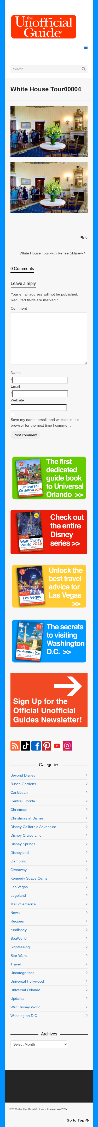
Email (15, 386)
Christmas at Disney (27, 818)
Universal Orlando (25, 990)
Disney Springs (22, 844)
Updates (17, 998)
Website (17, 400)
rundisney (18, 930)
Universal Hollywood (27, 981)
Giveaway (18, 870)
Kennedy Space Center (29, 878)
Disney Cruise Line (26, 835)
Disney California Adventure (33, 827)
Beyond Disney (22, 775)
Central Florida (22, 801)
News (15, 913)
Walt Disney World (25, 1007)
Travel (15, 964)
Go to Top (75, 1120)
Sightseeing (20, 947)
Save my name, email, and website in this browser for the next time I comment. (45, 422)
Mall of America (23, 904)
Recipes (17, 921)
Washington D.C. (24, 1016)
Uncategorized (22, 973)
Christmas (18, 810)
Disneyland (19, 852)
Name (16, 372)
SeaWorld (18, 938)
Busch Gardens (23, 784)
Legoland (18, 895)
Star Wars (18, 955)
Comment (19, 308)
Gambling (18, 861)
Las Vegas (19, 887)
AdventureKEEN (57, 1109)
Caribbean (19, 792)
